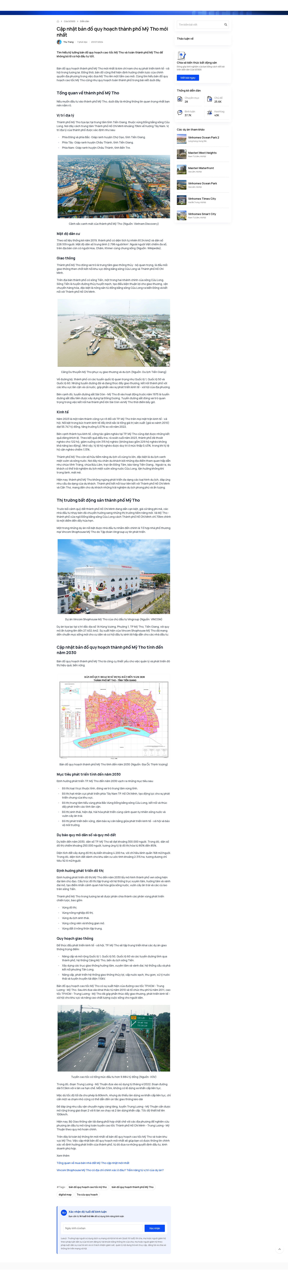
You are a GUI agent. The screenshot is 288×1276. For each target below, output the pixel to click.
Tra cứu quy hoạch (87, 1194)
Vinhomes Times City (202, 198)
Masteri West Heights (202, 153)
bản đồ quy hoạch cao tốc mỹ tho (88, 1187)
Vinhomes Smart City (202, 214)
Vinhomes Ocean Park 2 (203, 137)
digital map (65, 1194)
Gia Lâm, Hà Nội (195, 171)
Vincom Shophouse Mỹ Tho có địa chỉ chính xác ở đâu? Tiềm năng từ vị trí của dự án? (110, 1170)
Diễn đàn (84, 21)
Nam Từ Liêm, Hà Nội (197, 156)
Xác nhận (154, 1228)
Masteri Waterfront (201, 168)
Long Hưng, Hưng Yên (197, 141)
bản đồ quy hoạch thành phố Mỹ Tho (132, 1187)
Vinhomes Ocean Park (202, 183)
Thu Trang (68, 42)
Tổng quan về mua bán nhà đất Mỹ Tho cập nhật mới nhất (93, 1163)
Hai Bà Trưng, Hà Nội (197, 202)
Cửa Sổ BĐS (69, 21)
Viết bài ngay (187, 77)
